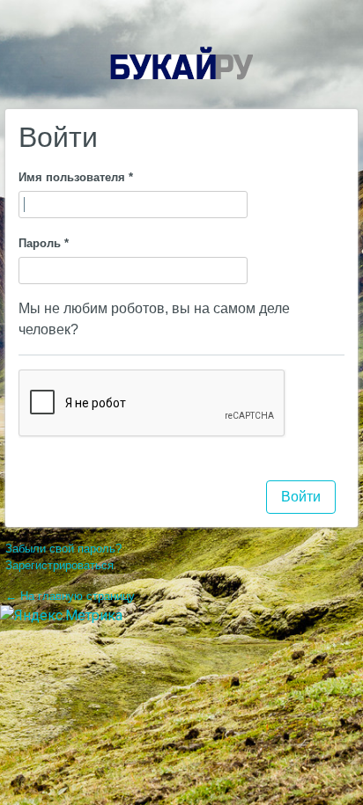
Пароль (44, 243)
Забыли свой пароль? (63, 548)
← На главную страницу (70, 596)
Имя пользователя (76, 177)
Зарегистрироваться (59, 565)
